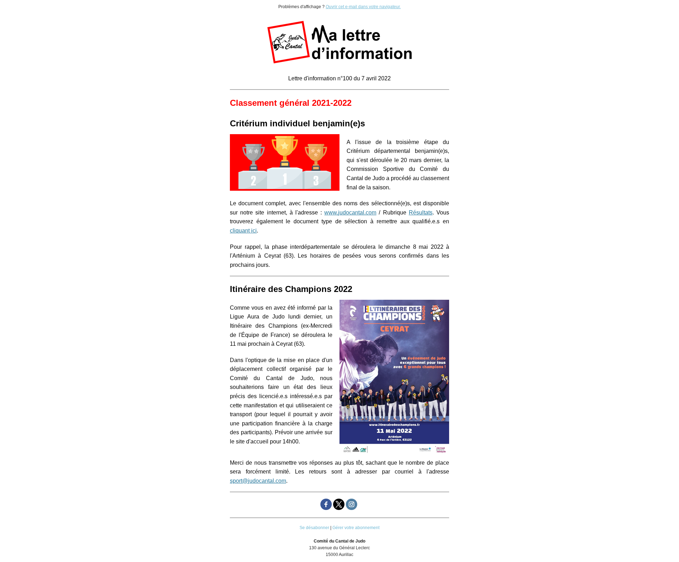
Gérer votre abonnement (355, 527)
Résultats (421, 213)
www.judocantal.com (350, 213)
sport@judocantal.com (258, 481)
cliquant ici (243, 231)
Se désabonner (314, 527)
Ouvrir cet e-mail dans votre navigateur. (363, 6)
